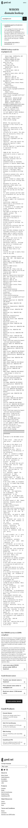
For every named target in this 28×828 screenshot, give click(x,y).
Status (3, 801)
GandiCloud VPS (5, 795)
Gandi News (4, 781)
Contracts (3, 812)
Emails (2, 790)
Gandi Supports (5, 777)
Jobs (2, 782)
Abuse (3, 810)
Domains (3, 788)
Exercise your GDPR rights (8, 814)
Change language (6, 763)
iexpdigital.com (8, 25)
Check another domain (14, 701)
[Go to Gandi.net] (6, 2)
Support (3, 803)
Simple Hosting (5, 794)
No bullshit (4, 779)
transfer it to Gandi (15, 30)
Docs (2, 805)
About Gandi (4, 775)
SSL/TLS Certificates (6, 792)
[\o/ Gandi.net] (14, 760)
